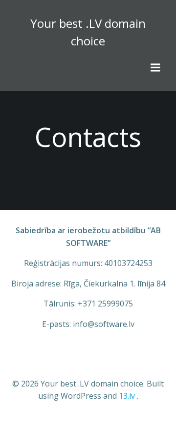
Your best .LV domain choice (88, 32)
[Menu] (155, 68)
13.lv (127, 395)
